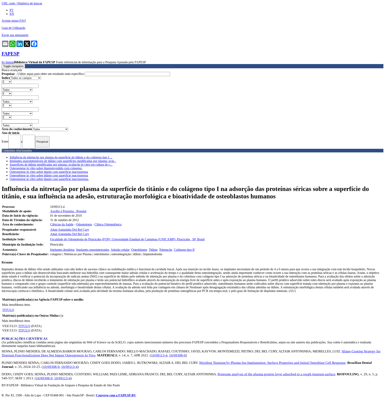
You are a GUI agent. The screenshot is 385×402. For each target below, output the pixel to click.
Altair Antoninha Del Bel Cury (69, 229)
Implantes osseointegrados (92, 249)
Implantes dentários (62, 249)
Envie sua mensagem (15, 35)
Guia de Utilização (13, 28)
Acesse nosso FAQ (14, 20)
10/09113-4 (159, 355)
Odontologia (84, 224)
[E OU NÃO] (7, 81)
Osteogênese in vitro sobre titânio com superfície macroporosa (49, 175)
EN (12, 13)
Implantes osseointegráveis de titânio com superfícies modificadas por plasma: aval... (63, 161)
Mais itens (8, 304)
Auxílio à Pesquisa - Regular (68, 211)
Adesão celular (120, 249)
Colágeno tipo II (184, 249)
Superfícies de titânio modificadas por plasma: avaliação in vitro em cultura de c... (61, 164)
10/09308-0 (177, 355)
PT (11, 10)
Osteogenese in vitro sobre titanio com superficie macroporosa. (49, 179)
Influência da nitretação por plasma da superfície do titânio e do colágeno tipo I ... (61, 157)
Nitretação (165, 249)
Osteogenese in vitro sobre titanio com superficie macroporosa (49, 171)
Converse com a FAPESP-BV (116, 395)
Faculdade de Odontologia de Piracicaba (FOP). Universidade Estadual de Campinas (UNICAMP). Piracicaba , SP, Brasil (127, 239)
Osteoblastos (139, 249)
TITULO (8, 310)
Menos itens (22, 304)
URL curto (8, 3)
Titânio (153, 249)
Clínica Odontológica (108, 224)
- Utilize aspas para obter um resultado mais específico (43, 74)
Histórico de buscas (29, 3)
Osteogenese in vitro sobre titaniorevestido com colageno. (46, 168)
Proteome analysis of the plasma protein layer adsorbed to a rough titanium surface (276, 374)
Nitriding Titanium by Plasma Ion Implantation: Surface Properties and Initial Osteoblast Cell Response (272, 363)
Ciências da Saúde (61, 224)
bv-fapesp (8, 62)
